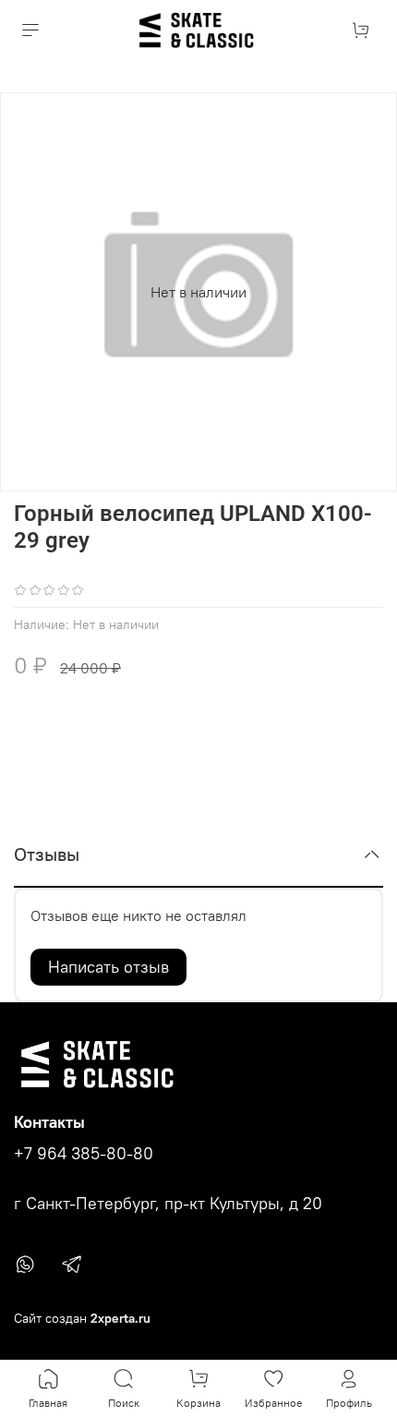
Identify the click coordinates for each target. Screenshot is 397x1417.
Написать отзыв (108, 966)
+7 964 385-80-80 (83, 1154)
